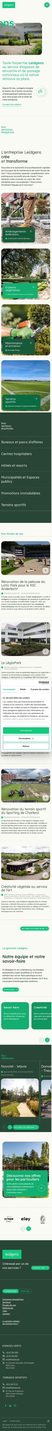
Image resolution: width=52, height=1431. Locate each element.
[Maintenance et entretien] (25, 329)
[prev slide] (41, 1040)
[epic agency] (48, 1421)
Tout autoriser (26, 730)
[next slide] (47, 1040)
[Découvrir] (25, 1170)
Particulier (25, 1291)
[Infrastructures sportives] (25, 385)
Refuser (26, 746)
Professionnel (10, 1291)
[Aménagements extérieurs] (25, 218)
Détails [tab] (23, 689)
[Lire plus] (20, 1091)
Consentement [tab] (9, 689)
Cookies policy (15, 1421)
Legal (4, 1421)
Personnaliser (24, 738)
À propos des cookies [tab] (40, 689)
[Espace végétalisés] (25, 274)
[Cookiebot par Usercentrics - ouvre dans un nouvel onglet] (38, 682)
